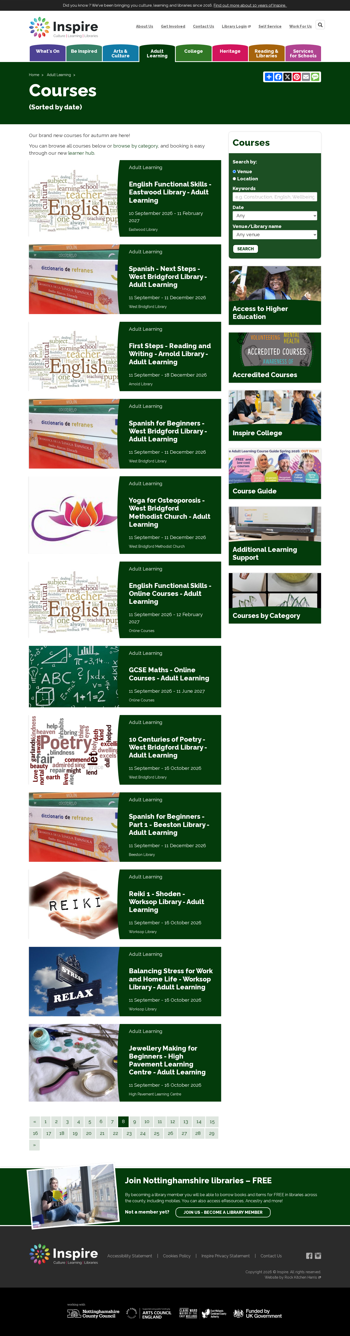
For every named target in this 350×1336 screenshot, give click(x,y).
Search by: (245, 161)
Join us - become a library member (223, 1212)
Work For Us (300, 26)
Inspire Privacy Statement (225, 1256)
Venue (244, 171)
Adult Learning (157, 53)
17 (48, 1133)
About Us (144, 26)
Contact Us (203, 26)
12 (172, 1121)
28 (198, 1133)
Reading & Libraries (267, 53)
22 (115, 1133)
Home (34, 75)
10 (147, 1121)
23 (129, 1133)
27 (184, 1133)
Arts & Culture (120, 53)
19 (75, 1133)
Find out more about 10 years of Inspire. (250, 5)
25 (156, 1133)
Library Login (234, 26)
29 (211, 1133)
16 (35, 1133)
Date (238, 207)
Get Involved (173, 26)
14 (199, 1121)
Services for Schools (303, 53)
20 (88, 1133)
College (193, 51)
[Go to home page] (63, 27)
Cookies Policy (177, 1256)
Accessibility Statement (129, 1256)
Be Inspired (84, 51)
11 (160, 1121)
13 (185, 1121)
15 (212, 1121)
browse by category (135, 146)
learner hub (81, 153)
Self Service (270, 26)
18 (61, 1133)
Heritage (230, 51)
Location (247, 178)
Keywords (244, 188)
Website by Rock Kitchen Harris (291, 1277)
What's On (47, 51)
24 (143, 1133)
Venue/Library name (257, 226)
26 (170, 1133)
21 (102, 1133)
